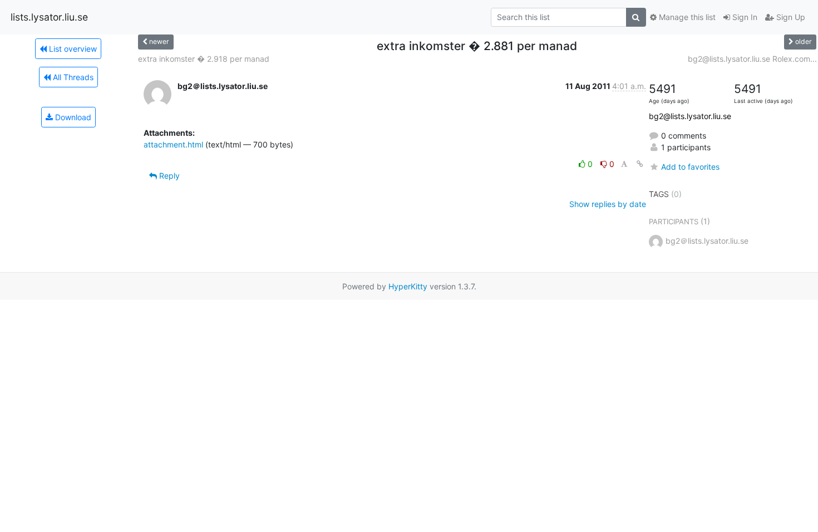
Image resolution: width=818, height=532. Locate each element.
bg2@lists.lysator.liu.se (690, 116)
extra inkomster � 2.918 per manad (203, 58)
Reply (168, 175)
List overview (72, 48)
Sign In (743, 17)
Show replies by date (607, 204)
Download (72, 117)
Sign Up (789, 17)
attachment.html (173, 144)
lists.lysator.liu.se (49, 17)
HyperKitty (407, 286)
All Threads (72, 77)
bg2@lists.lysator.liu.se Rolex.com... (752, 58)
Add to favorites (690, 166)
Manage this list (686, 17)
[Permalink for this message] (640, 164)
